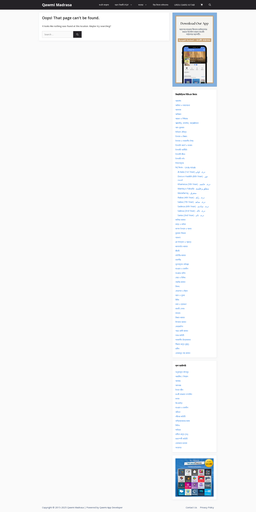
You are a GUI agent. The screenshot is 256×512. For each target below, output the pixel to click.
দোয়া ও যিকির (180, 277)
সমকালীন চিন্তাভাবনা (183, 339)
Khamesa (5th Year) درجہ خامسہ (194, 184)
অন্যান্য (178, 447)
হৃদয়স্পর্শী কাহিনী (181, 438)
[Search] (77, 34)
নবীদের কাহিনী (180, 416)
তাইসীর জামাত (180, 255)
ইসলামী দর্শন (180, 158)
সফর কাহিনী (179, 335)
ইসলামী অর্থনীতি (181, 149)
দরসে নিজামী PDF (122, 4)
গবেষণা (177, 237)
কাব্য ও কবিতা (180, 224)
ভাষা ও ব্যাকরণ (181, 304)
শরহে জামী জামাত (181, 330)
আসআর (178, 385)
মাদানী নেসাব (179, 308)
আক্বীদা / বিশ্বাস (181, 376)
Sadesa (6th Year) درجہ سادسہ (193, 206)
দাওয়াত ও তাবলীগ (181, 268)
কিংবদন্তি (178, 403)
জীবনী (177, 250)
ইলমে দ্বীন (179, 389)
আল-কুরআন (179, 127)
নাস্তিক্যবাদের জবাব (182, 420)
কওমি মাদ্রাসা (104, 4)
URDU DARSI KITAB (184, 4)
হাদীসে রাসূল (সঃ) (181, 434)
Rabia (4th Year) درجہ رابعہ (191, 197)
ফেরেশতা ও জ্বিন (181, 290)
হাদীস (177, 348)
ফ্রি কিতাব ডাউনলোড (160, 4)
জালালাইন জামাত (181, 246)
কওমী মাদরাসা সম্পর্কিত (183, 394)
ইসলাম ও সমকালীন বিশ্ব (184, 140)
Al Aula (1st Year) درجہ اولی (191, 171)
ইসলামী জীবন (180, 154)
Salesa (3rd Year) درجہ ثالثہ (191, 210)
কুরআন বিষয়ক (180, 232)
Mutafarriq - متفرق (187, 193)
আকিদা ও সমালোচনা (182, 105)
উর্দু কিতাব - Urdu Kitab (185, 167)
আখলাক (178, 109)
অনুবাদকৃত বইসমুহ (182, 371)
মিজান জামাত (180, 317)
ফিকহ (177, 286)
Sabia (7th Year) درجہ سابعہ (191, 201)
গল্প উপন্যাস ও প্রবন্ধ (183, 241)
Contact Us (191, 507)
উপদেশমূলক (179, 162)
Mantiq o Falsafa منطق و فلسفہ (193, 188)
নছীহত (177, 411)
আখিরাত (178, 114)
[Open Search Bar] (210, 5)
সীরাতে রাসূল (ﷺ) (182, 344)
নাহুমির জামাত (180, 281)
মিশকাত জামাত (180, 321)
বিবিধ (177, 299)
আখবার (177, 380)
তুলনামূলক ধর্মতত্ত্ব (182, 264)
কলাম (177, 398)
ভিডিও (177, 425)
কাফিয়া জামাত (180, 219)
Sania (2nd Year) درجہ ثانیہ (191, 215)
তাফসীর (178, 259)
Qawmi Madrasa (57, 4)
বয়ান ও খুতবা (180, 295)
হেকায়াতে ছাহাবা (181, 443)
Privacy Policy (207, 507)
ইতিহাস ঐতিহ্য (181, 131)
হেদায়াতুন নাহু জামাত (182, 352)
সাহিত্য (178, 429)
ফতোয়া (140, 4)
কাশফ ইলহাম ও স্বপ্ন (183, 228)
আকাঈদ (178, 100)
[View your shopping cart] (202, 5)
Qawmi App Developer (111, 507)
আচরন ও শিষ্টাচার (181, 118)
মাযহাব (177, 312)
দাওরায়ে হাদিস (180, 272)
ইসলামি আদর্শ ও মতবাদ (183, 145)
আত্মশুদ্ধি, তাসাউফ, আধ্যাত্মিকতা (187, 122)
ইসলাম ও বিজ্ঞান (181, 136)
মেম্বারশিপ (179, 326)
